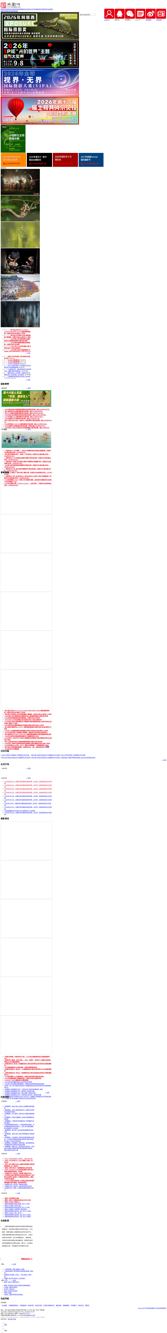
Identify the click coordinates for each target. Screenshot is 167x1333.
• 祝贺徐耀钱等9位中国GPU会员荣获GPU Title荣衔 (19, 810)
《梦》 (6, 1280)
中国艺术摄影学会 (48, 1305)
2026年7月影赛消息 (14, 363)
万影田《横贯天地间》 (11, 1287)
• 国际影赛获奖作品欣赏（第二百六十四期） (17, 1216)
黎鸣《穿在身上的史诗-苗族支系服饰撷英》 (17, 1285)
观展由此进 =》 (27, 1259)
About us (140, 1308)
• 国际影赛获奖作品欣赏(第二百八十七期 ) (17, 1203)
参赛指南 (15, 11)
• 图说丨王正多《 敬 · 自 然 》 (13, 1213)
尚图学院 (44, 9)
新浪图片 (74, 1305)
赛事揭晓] (8, 330)
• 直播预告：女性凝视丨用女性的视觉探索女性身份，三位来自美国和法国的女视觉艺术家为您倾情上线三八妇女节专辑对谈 (19, 1139)
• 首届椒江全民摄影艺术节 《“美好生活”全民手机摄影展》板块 (23, 1089)
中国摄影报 (23, 1305)
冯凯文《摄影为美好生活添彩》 (14, 1294)
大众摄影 (4, 1305)
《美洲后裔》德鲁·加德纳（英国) (14, 1269)
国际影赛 (3, 11)
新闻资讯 (9, 9)
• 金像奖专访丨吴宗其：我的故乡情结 (15, 1184)
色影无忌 (81, 1305)
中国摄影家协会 (13, 1305)
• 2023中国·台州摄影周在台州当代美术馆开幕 (18, 1082)
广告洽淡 (157, 1308)
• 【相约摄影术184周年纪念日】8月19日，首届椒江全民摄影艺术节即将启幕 (27, 1096)
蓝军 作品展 (7, 1292)
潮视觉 (87, 1305)
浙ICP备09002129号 (29, 1315)
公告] (6, 356)
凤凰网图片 (66, 1305)
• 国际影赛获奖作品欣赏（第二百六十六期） (17, 1211)
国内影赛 (9, 11)
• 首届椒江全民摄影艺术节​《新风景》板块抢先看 (19, 1091)
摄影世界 (58, 1305)
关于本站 (146, 1308)
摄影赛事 (15, 9)
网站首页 (3, 9)
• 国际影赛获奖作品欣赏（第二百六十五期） (17, 1214)
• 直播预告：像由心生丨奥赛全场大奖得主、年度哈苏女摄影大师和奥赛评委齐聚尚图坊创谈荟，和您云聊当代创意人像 (19, 1148)
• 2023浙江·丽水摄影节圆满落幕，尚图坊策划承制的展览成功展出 (24, 1084)
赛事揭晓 (21, 9)
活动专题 (27, 9)
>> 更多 (28, 353)
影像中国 (31, 1305)
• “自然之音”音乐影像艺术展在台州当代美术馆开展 (19, 1098)
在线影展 (50, 9)
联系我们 (163, 1308)
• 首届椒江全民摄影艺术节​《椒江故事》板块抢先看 (20, 1093)
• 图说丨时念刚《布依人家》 (13, 1205)
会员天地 (32, 9)
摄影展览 (38, 9)
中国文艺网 (38, 1305)
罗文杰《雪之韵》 (9, 1289)
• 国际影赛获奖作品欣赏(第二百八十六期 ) (17, 1207)
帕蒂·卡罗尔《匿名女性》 (12, 1282)
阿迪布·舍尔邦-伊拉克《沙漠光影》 (15, 1278)
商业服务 (152, 1308)
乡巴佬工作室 (12, 1319)
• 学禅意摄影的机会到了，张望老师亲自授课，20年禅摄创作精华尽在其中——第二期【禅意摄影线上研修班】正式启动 (19, 1126)
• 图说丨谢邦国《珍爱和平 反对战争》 (16, 1209)
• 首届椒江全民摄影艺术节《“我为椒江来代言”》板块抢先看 (22, 1094)
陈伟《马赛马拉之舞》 (11, 1291)
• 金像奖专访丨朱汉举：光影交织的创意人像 (17, 1186)
